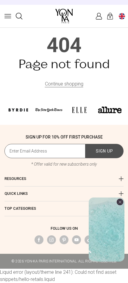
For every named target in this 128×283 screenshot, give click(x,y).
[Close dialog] (120, 7)
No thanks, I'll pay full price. (64, 218)
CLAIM (64, 199)
